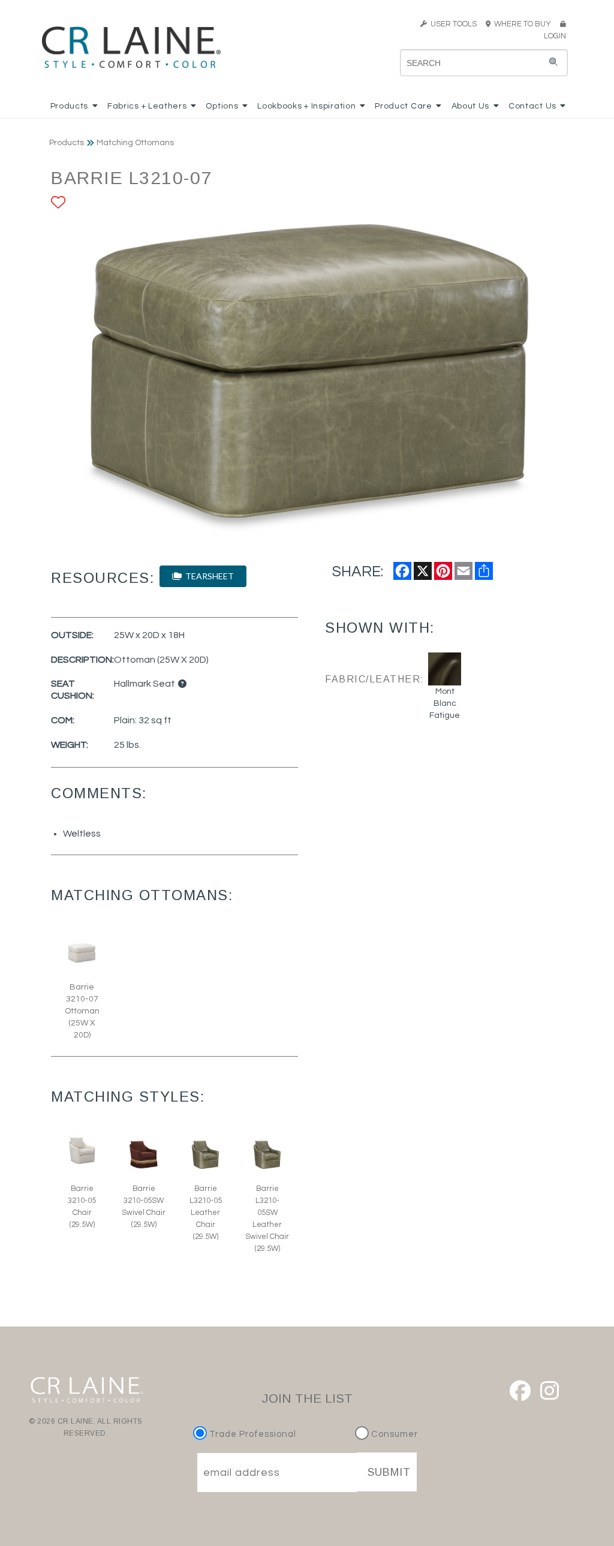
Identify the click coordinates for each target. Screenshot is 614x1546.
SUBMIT (389, 1472)
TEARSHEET (208, 576)
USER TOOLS (452, 24)
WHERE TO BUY (524, 24)
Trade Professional (251, 1434)
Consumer (393, 1434)
